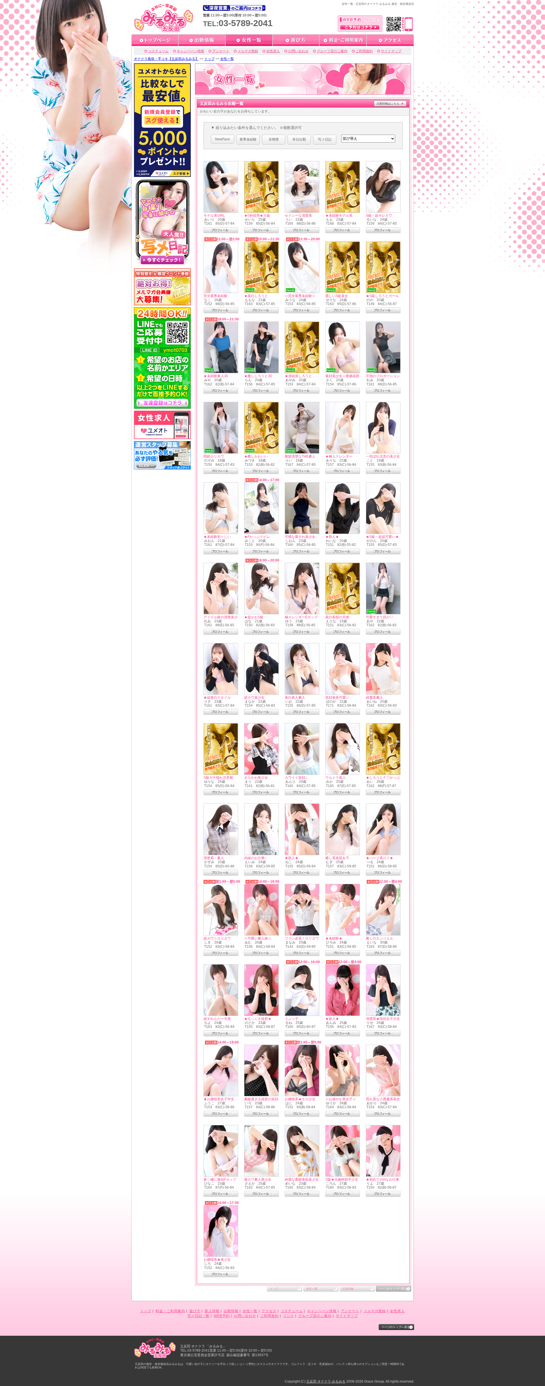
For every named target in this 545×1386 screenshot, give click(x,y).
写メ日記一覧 (198, 1316)
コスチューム (158, 51)
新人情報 (212, 1311)
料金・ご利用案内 (170, 1311)
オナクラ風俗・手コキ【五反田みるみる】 (166, 59)
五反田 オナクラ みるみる (325, 1381)
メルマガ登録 (248, 51)
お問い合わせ (298, 51)
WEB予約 (222, 1316)
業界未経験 (248, 139)
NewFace (222, 139)
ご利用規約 (364, 51)
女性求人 (273, 51)
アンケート (220, 51)
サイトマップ (391, 51)
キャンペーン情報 (190, 51)
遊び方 (194, 1311)
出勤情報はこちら (388, 103)
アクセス (269, 1311)
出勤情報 (348, 1288)
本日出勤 (299, 139)
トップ (209, 59)
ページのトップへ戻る (393, 1288)
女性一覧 (227, 59)
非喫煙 (274, 139)
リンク (288, 1316)
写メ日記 (325, 139)
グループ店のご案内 (332, 51)
